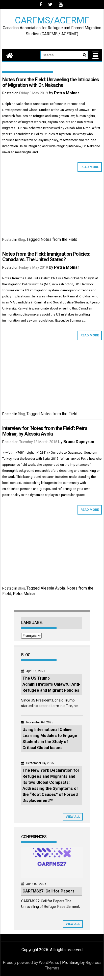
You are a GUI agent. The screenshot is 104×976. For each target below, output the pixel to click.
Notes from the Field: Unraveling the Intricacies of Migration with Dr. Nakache (50, 82)
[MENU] (95, 55)
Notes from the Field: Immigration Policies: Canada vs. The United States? (46, 256)
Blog (21, 240)
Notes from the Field (59, 239)
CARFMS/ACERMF (52, 20)
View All (73, 816)
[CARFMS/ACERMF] (9, 55)
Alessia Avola (53, 588)
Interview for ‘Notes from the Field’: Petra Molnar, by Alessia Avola (44, 431)
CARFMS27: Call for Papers (48, 891)
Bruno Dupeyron (78, 441)
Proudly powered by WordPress (31, 962)
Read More (90, 167)
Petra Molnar (66, 93)
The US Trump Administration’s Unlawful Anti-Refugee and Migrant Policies (51, 684)
